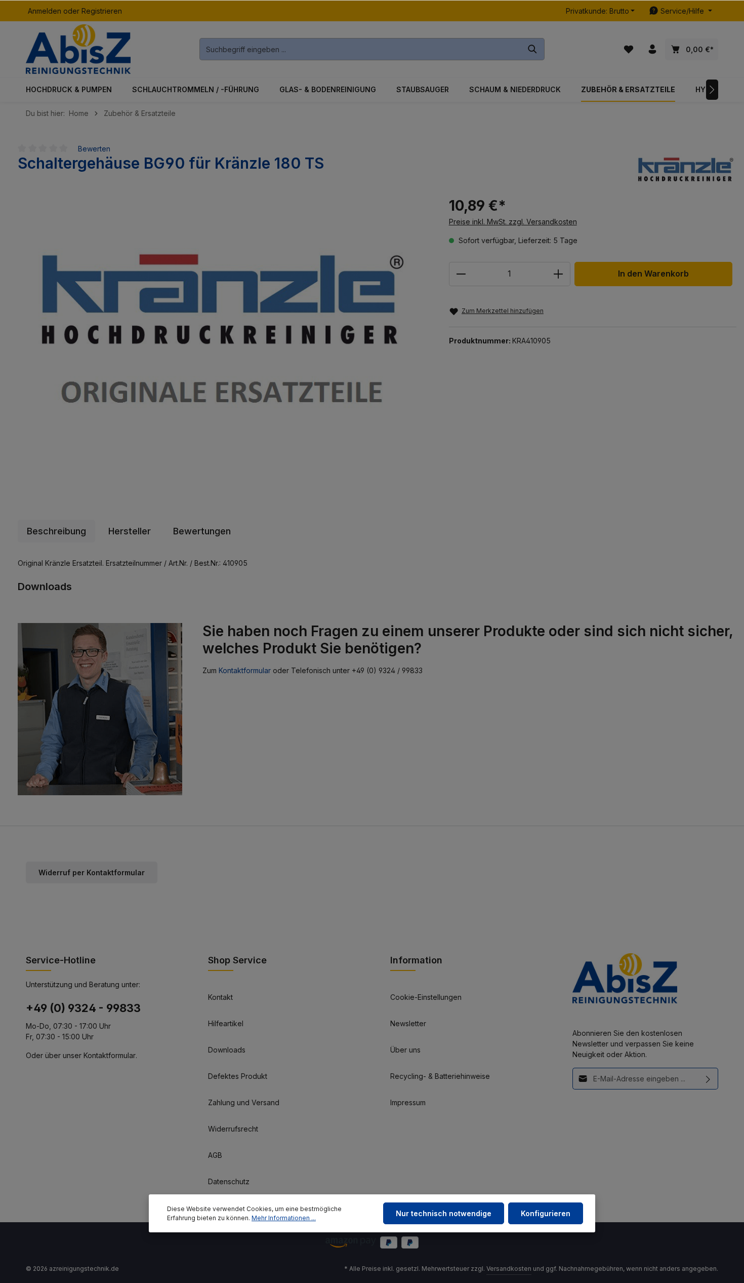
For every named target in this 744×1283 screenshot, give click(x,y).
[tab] (56, 531)
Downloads (226, 1049)
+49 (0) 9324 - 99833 (83, 1008)
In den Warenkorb (653, 274)
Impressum (408, 1102)
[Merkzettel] (628, 49)
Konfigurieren (545, 1213)
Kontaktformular (245, 670)
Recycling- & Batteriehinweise (440, 1076)
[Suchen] (533, 49)
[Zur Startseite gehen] (78, 49)
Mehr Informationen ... (284, 1218)
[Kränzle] (685, 169)
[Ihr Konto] (652, 49)
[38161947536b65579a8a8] (223, 339)
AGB (215, 1155)
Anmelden (44, 11)
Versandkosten (508, 1268)
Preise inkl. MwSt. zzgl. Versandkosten (513, 221)
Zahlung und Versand (243, 1102)
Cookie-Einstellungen (426, 997)
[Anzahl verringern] (461, 274)
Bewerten (94, 148)
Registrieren (101, 11)
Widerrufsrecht (233, 1128)
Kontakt (220, 997)
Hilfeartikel (225, 1023)
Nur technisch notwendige (443, 1213)
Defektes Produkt (237, 1076)
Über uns (405, 1049)
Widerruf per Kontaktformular (91, 872)
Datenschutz (229, 1181)
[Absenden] (708, 1079)
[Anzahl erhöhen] (558, 274)
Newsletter (408, 1023)
